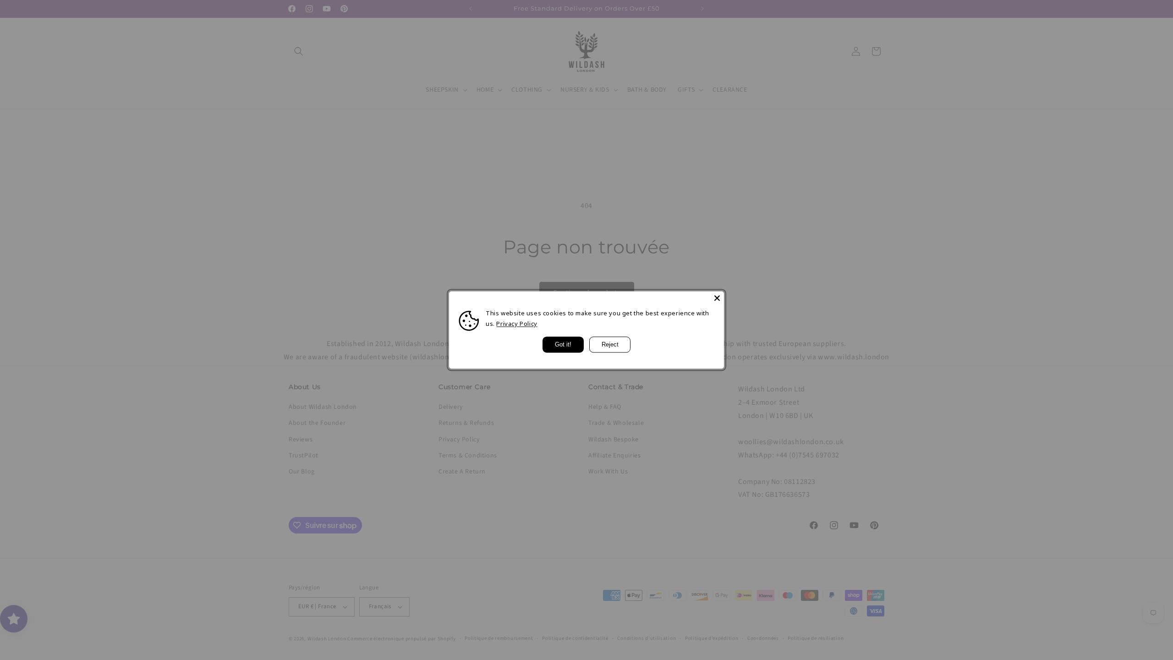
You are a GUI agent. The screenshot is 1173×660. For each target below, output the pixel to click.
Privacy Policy (516, 324)
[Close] (717, 297)
